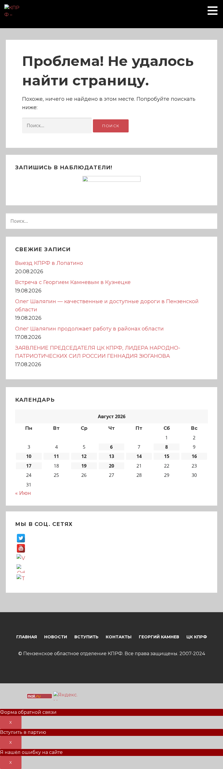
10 (28, 456)
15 (166, 456)
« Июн (23, 492)
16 (194, 456)
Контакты (119, 636)
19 (84, 466)
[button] (214, 10)
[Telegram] (21, 578)
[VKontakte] (21, 558)
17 (28, 466)
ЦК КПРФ (196, 636)
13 (111, 456)
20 (111, 466)
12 (84, 456)
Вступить (86, 636)
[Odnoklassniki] (21, 568)
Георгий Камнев (159, 636)
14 (139, 456)
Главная (26, 636)
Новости (55, 636)
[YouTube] (21, 548)
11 (56, 456)
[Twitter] (21, 538)
